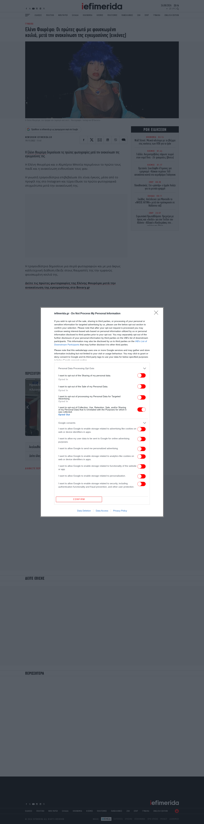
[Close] (157, 314)
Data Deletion (84, 510)
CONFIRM (79, 499)
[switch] (141, 375)
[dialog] (102, 412)
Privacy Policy (120, 510)
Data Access (102, 510)
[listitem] (102, 368)
